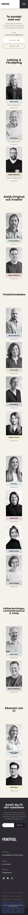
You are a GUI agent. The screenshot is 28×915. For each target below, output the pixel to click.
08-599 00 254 (14, 587)
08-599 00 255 (14, 441)
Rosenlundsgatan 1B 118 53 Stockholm (12, 855)
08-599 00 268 (14, 658)
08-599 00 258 (14, 554)
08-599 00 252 (14, 108)
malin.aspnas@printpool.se (14, 105)
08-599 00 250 (14, 791)
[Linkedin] (7, 878)
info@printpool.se (7, 872)
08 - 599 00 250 (6, 864)
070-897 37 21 (14, 244)
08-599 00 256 (14, 373)
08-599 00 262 (14, 408)
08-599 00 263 (14, 522)
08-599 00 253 (14, 339)
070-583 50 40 (14, 144)
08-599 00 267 (14, 692)
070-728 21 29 (14, 279)
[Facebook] (3, 878)
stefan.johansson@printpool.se (14, 178)
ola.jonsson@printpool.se (14, 142)
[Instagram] (11, 878)
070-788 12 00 (14, 757)
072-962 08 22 (14, 181)
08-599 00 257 (14, 487)
